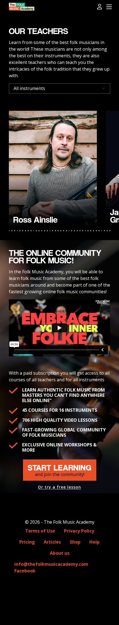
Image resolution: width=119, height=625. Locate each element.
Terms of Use (40, 531)
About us (59, 553)
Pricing (27, 542)
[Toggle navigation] (109, 7)
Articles (52, 542)
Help (94, 542)
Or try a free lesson (59, 487)
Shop (75, 542)
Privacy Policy (79, 531)
